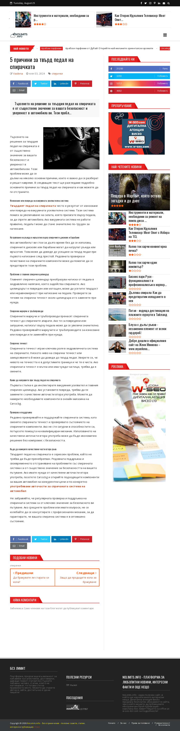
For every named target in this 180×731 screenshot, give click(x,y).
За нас (123, 723)
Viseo (37, 727)
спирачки (57, 73)
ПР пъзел (71, 685)
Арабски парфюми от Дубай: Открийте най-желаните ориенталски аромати (85, 48)
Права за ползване (140, 723)
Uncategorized (145, 48)
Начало (111, 723)
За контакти (164, 725)
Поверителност (162, 723)
